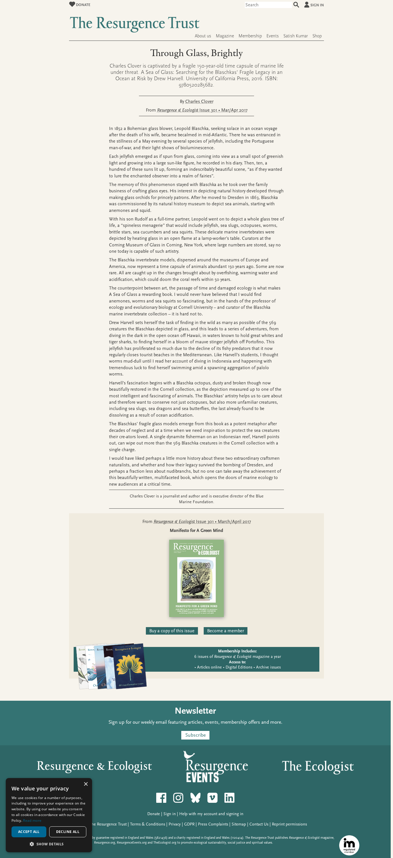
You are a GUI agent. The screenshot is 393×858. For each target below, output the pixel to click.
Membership (250, 36)
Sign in (317, 5)
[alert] (49, 815)
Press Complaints (213, 824)
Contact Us (258, 824)
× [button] (85, 784)
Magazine (225, 36)
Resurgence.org (104, 842)
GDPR (189, 824)
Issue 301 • (202, 110)
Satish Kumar (295, 36)
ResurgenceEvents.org (132, 842)
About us (203, 36)
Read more (32, 820)
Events (272, 36)
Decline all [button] (67, 831)
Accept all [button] (29, 831)
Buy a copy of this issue (171, 630)
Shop (317, 36)
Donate (82, 5)
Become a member (225, 630)
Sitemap (239, 824)
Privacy (175, 824)
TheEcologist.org (164, 842)
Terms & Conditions (147, 824)
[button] (49, 843)
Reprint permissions (289, 824)
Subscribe (195, 735)
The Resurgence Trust (108, 824)
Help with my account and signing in (211, 813)
